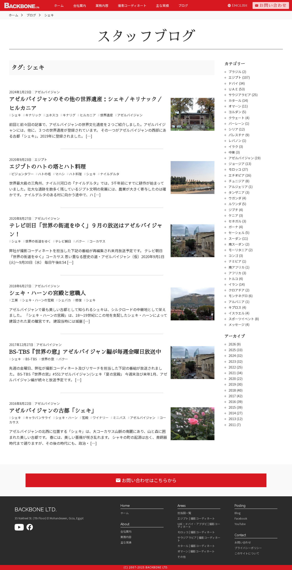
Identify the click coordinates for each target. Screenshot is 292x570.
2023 (232, 361)
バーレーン (236, 123)
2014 (232, 413)
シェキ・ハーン (65, 417)
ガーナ (233, 227)
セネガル (235, 221)
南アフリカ (237, 267)
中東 (232, 152)
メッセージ (237, 324)
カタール (235, 100)
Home (125, 505)
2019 (232, 384)
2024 (232, 355)
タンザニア (237, 192)
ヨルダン (235, 112)
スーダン (235, 238)
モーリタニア (238, 250)
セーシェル (237, 232)
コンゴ (233, 255)
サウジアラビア (240, 94)
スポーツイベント (241, 318)
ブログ (183, 5)
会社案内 (79, 5)
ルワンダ (235, 203)
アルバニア (237, 301)
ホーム (59, 5)
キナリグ (68, 115)
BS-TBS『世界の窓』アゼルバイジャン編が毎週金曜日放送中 (85, 352)
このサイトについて (247, 553)
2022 (232, 367)
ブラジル (235, 71)
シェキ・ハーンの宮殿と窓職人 (47, 293)
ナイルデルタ (108, 174)
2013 (232, 418)
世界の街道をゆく (37, 241)
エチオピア (237, 175)
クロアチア (237, 290)
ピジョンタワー (21, 174)
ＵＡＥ (233, 89)
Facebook (241, 518)
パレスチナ (237, 135)
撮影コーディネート (132, 5)
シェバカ (63, 300)
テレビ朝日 (62, 241)
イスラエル (237, 313)
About (124, 524)
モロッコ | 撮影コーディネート (196, 532)
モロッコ (235, 169)
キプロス (235, 307)
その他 (181, 556)
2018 (232, 390)
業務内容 (102, 5)
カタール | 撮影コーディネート (196, 545)
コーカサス (96, 241)
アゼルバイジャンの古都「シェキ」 (53, 410)
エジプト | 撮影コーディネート (196, 518)
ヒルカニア (87, 115)
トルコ (233, 278)
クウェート (237, 117)
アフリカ (235, 273)
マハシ (59, 174)
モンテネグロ (238, 295)
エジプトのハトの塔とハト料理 (47, 167)
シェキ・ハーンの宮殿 (37, 300)
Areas (181, 505)
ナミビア (235, 261)
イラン (233, 284)
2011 (232, 424)
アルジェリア (238, 186)
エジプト (40, 159)
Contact (240, 535)
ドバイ (233, 83)
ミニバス (118, 417)
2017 (232, 396)
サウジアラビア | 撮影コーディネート (198, 539)
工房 (13, 300)
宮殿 (84, 417)
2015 (232, 407)
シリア (233, 129)
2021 (232, 373)
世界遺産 (105, 115)
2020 (232, 378)
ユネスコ (50, 115)
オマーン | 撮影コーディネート (196, 551)
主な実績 (162, 5)
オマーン (235, 106)
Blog (237, 513)
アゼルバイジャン (47, 92)
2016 (232, 401)
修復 (77, 300)
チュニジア (237, 181)
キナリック (32, 115)
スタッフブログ (146, 36)
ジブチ (233, 209)
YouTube (240, 524)
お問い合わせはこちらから (146, 480)
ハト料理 (74, 174)
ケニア (233, 215)
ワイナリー (99, 417)
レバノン (235, 140)
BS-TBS (30, 359)
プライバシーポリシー (248, 547)
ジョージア (237, 163)
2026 (232, 344)
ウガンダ (235, 198)
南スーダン (237, 244)
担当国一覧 (184, 513)
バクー (79, 241)
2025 (232, 350)
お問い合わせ (271, 5)
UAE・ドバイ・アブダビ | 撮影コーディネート (198, 525)
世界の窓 (46, 359)
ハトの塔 (43, 174)
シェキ (15, 115)
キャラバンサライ (37, 417)
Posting (240, 505)
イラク (233, 146)
